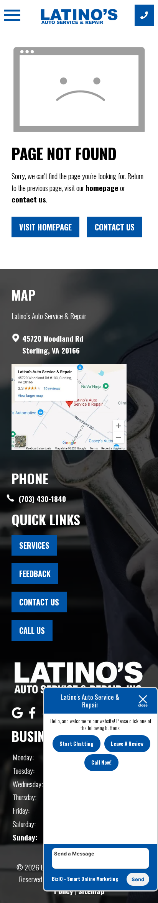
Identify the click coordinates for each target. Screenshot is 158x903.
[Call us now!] (144, 15)
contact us (29, 199)
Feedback (35, 573)
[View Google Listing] (18, 715)
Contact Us (115, 227)
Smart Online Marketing (92, 878)
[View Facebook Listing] (33, 715)
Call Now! (101, 762)
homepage (102, 187)
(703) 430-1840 (41, 498)
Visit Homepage (45, 227)
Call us (32, 630)
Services (34, 545)
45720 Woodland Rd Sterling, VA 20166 (52, 344)
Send (138, 879)
